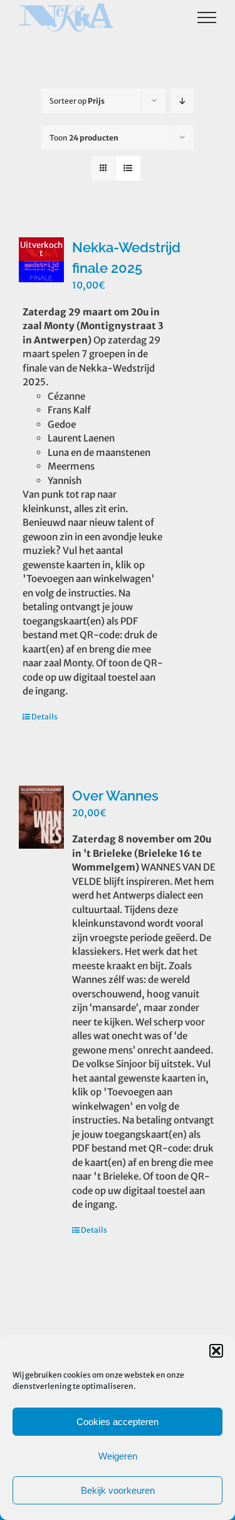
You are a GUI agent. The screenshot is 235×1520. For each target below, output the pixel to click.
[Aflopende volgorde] (182, 101)
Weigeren (117, 1456)
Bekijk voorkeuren (118, 1490)
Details (44, 716)
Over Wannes (115, 795)
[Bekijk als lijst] (128, 168)
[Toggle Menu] (207, 17)
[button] (216, 1351)
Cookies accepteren (117, 1421)
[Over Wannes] (41, 817)
